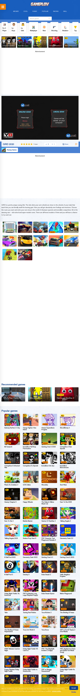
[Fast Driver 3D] (71, 241)
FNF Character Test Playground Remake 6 (48, 539)
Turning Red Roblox (29, 612)
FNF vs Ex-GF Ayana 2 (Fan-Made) (67, 630)
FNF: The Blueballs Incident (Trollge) (47, 649)
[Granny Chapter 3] (12, 494)
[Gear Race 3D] (56, 241)
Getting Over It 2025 (48, 447)
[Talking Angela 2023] (12, 530)
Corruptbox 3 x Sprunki (30, 466)
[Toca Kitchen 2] (49, 605)
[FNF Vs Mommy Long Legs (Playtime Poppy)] (31, 586)
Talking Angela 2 (65, 521)
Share (66, 144)
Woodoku (44, 485)
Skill (65, 11)
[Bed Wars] (68, 477)
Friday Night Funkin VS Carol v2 (30, 649)
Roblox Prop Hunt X (29, 538)
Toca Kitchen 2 (46, 612)
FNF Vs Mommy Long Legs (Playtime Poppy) (30, 594)
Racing (55, 11)
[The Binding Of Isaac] (68, 605)
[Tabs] (12, 605)
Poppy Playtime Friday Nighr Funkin (11, 670)
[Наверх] (75, 691)
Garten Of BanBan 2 (55, 45)
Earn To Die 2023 (66, 502)
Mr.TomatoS (8, 447)
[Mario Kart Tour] (40, 241)
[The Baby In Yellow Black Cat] (49, 494)
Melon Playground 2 (71, 45)
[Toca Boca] (49, 622)
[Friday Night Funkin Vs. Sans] (68, 662)
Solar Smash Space (47, 593)
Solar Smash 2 (46, 574)
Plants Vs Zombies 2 (11, 485)
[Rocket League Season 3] (25, 254)
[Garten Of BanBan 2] (49, 513)
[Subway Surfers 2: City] (12, 420)
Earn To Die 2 (8, 521)
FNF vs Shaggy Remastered (46, 670)
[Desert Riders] (9, 241)
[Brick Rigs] (71, 227)
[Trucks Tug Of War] (25, 227)
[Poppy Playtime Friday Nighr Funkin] (12, 662)
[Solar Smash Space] (49, 586)
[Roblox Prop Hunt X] (31, 530)
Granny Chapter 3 (10, 502)
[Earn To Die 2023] (68, 494)
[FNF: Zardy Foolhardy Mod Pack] (12, 681)
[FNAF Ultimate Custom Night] (12, 641)
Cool (26, 11)
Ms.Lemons (37, 45)
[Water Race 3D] (56, 227)
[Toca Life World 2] (31, 622)
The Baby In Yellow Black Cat (47, 503)
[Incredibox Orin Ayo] (49, 458)
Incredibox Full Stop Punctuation (29, 447)
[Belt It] (9, 227)
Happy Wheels (28, 502)
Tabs (6, 612)
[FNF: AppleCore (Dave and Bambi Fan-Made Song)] (68, 641)
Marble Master (27, 521)
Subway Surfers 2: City (12, 428)
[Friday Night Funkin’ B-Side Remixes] (31, 681)
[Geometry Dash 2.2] (68, 530)
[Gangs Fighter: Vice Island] (31, 420)
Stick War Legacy (23, 45)
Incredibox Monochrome (64, 466)
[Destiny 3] (31, 567)
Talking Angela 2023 (11, 538)
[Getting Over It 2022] (68, 549)
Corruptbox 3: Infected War (12, 466)
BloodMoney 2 (65, 428)
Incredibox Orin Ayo (47, 466)
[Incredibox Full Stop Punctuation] (31, 439)
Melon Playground (66, 593)
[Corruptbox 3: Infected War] (12, 458)
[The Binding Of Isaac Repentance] (12, 622)
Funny (34, 11)
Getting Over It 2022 (67, 557)
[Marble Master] (31, 513)
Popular (45, 11)
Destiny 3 (26, 574)
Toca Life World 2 (29, 630)
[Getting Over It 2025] (49, 439)
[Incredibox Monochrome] (68, 458)
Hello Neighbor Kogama (65, 575)
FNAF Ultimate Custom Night (12, 649)
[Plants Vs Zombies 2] (12, 477)
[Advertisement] (40, 73)
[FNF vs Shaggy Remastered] (49, 662)
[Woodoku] (49, 477)
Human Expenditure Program (47, 428)
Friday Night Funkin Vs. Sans (67, 670)
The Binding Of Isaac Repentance (11, 630)
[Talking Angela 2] (68, 513)
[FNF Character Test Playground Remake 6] (49, 530)
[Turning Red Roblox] (31, 605)
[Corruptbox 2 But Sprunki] (68, 439)
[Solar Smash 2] (49, 567)
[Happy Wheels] (31, 494)
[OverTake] (25, 241)
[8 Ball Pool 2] (12, 567)
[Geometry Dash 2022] (31, 549)
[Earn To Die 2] (12, 513)
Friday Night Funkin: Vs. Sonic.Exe (12, 594)
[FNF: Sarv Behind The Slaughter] (49, 681)
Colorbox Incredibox (8, 45)
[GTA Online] (31, 477)
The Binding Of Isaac (67, 612)
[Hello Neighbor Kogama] (68, 567)
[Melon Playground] (68, 586)
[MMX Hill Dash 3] (40, 227)
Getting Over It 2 (47, 557)
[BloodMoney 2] (68, 420)
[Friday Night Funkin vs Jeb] (68, 681)
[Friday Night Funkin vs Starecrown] (31, 662)
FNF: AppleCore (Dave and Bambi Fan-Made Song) (67, 650)
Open (3, 7)
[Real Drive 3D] (9, 254)
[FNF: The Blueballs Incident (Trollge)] (49, 641)
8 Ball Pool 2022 (10, 557)
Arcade (16, 11)
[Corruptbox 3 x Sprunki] (31, 458)
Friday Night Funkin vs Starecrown (30, 670)
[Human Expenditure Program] (49, 420)
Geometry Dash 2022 (30, 557)
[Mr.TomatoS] (12, 439)
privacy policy (56, 691)
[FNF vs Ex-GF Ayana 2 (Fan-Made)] (68, 622)
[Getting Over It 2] (49, 549)
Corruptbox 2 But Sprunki (66, 447)
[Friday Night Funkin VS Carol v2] (31, 641)
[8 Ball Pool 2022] (12, 549)
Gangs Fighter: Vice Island (29, 428)
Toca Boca (45, 630)
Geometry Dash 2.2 (66, 538)
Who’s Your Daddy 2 (11, 398)
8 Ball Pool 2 (8, 574)
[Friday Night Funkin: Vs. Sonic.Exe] (12, 586)
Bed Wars (63, 485)
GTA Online (27, 485)
